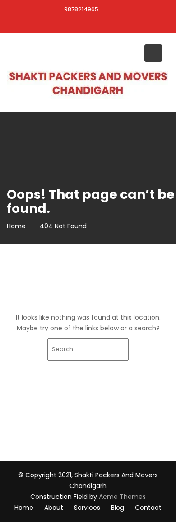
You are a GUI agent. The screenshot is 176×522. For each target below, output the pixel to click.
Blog (117, 507)
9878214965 (81, 9)
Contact (148, 507)
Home (23, 507)
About (53, 507)
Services (87, 507)
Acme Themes (122, 496)
